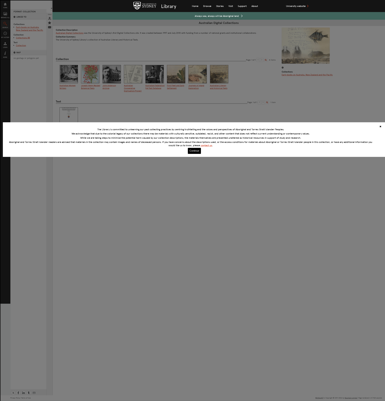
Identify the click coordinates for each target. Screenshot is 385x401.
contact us (206, 145)
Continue (194, 151)
